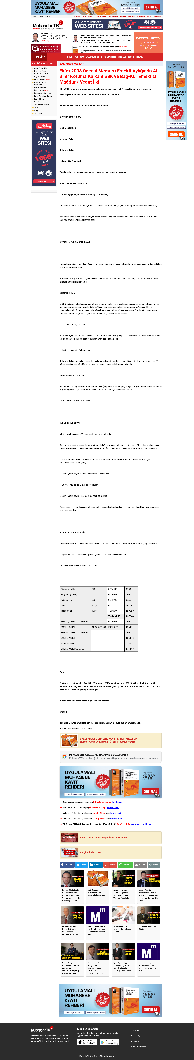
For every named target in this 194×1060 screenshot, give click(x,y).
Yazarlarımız (39, 113)
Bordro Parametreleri (41, 74)
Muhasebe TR (84, 1056)
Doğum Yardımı (40, 77)
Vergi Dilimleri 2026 (103, 16)
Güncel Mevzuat (40, 87)
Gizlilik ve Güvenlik (138, 1047)
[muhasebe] (48, 29)
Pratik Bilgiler (39, 99)
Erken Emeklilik (42, 80)
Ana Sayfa (77, 16)
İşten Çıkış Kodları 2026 (42, 93)
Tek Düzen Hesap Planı (42, 105)
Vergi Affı (37, 111)
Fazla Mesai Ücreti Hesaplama (41, 83)
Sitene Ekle (141, 16)
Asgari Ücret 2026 (89, 16)
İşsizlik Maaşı (41, 90)
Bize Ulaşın (158, 16)
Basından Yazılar (40, 71)
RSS (133, 16)
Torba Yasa (38, 108)
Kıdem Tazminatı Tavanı (43, 96)
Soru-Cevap (38, 102)
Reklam (149, 16)
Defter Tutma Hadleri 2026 (121, 16)
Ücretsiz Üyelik (137, 1036)
